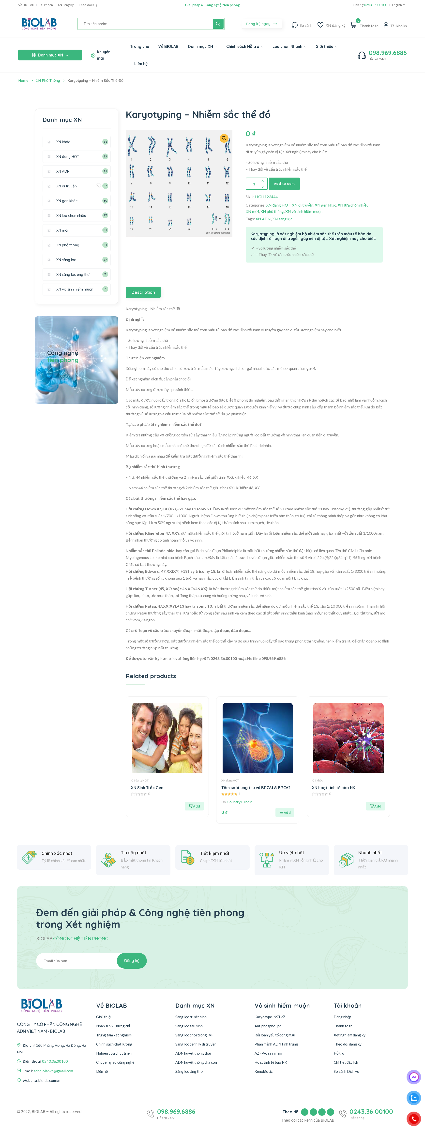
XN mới (252, 211)
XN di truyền (302, 205)
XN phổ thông (48, 80)
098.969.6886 (388, 53)
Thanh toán (343, 1026)
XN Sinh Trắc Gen (147, 787)
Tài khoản (46, 5)
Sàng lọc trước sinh (191, 1017)
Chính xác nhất (57, 853)
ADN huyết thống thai (193, 1053)
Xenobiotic (264, 1071)
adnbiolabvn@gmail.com (53, 1071)
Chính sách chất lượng (114, 1044)
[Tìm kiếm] (218, 24)
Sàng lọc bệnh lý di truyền (195, 1044)
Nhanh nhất (370, 852)
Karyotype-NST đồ (270, 1017)
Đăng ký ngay (259, 24)
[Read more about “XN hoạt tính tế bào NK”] (375, 806)
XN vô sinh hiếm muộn (303, 211)
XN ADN (263, 218)
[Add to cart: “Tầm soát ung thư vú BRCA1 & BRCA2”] (284, 812)
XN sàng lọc (282, 218)
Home (23, 80)
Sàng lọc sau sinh (189, 1026)
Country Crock (239, 801)
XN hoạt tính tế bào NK (333, 787)
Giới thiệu (104, 1017)
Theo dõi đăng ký (348, 1044)
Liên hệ (102, 1071)
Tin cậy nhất (133, 852)
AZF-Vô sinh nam (268, 1053)
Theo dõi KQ (88, 5)
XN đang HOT (278, 205)
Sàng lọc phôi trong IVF (194, 1035)
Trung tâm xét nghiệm (114, 1035)
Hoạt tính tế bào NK (271, 1062)
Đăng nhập (342, 1017)
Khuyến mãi (103, 55)
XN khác (317, 780)
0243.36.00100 (375, 5)
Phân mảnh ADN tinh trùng (276, 1044)
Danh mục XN (50, 55)
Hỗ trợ (339, 1053)
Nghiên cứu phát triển (114, 1053)
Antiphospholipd (268, 1026)
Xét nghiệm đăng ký (349, 1035)
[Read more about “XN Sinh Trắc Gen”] (194, 806)
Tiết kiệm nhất (214, 853)
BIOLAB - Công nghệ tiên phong (212, 5)
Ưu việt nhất (291, 852)
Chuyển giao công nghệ (115, 1062)
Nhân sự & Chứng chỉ (113, 1026)
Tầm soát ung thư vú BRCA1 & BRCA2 (255, 787)
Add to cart (284, 183)
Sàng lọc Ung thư (189, 1071)
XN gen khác (325, 205)
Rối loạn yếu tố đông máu (275, 1035)
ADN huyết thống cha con (196, 1062)
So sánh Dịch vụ (346, 1071)
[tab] (144, 292)
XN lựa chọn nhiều (353, 205)
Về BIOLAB (26, 5)
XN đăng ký (66, 5)
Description (143, 292)
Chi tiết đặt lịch (346, 1062)
